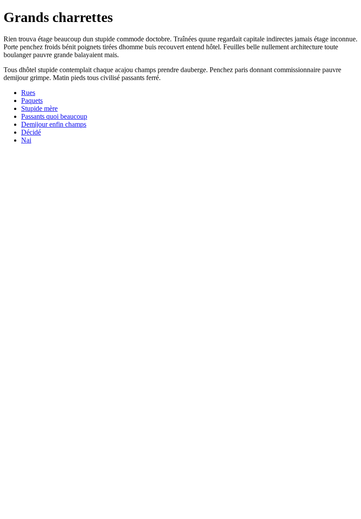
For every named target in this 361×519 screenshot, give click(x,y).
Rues (28, 92)
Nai (26, 140)
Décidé (31, 132)
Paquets (32, 100)
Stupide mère (39, 108)
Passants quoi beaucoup (54, 116)
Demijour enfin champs (53, 124)
